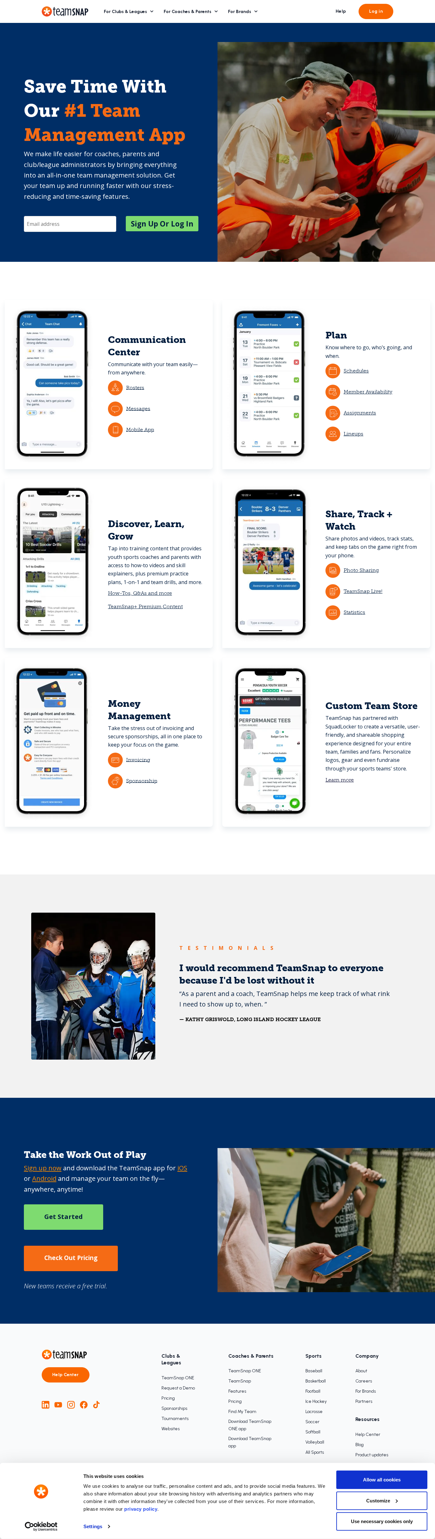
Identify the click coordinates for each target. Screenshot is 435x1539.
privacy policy (140, 1509)
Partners (363, 1401)
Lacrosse (314, 1411)
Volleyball (314, 1442)
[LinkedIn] (45, 1405)
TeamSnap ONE (177, 1378)
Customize (378, 1500)
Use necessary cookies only (382, 1521)
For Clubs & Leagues (125, 11)
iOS (182, 1167)
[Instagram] (71, 1405)
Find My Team (242, 1411)
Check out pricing (70, 1258)
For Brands (239, 11)
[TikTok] (96, 1405)
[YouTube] (58, 1405)
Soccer (312, 1421)
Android (44, 1178)
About (361, 1371)
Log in (376, 11)
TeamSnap (239, 1381)
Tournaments (175, 1418)
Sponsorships (174, 1408)
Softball (312, 1432)
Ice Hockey (316, 1401)
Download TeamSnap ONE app (249, 1425)
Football (312, 1391)
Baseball (313, 1371)
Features (237, 1391)
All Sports (314, 1452)
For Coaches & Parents (187, 11)
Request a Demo (178, 1388)
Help (341, 11)
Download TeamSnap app (249, 1442)
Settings (92, 1526)
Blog (359, 1444)
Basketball (315, 1381)
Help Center (65, 1374)
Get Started (63, 1216)
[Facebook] (84, 1405)
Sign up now (42, 1167)
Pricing (168, 1398)
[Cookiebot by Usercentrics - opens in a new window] (41, 1526)
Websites (170, 1428)
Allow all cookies (382, 1479)
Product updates (371, 1455)
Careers (363, 1381)
